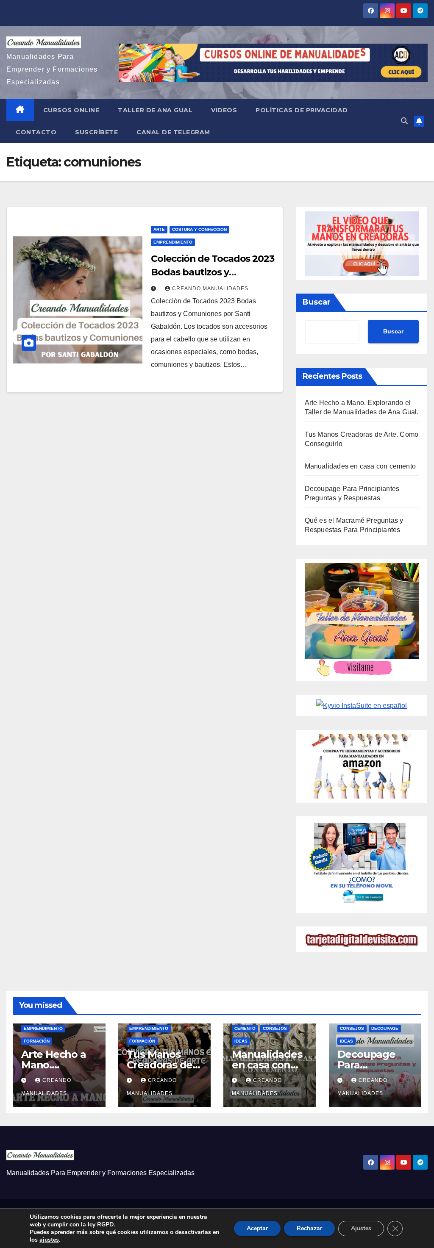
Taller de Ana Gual (155, 110)
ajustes (49, 1240)
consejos (275, 1028)
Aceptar (257, 1228)
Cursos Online (71, 110)
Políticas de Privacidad (302, 110)
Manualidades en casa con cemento (360, 466)
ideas (241, 1041)
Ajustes (361, 1228)
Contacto (36, 132)
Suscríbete (96, 132)
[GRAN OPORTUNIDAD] (362, 243)
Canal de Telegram (173, 132)
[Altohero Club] (361, 705)
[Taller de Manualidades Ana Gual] (362, 619)
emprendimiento (172, 242)
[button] (404, 121)
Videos (224, 110)
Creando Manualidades (210, 288)
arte (159, 229)
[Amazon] (362, 765)
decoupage (384, 1028)
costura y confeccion (199, 229)
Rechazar (309, 1228)
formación (37, 1041)
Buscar (317, 302)
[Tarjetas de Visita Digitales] (362, 864)
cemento (245, 1028)
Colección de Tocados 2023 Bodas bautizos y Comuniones (212, 272)
